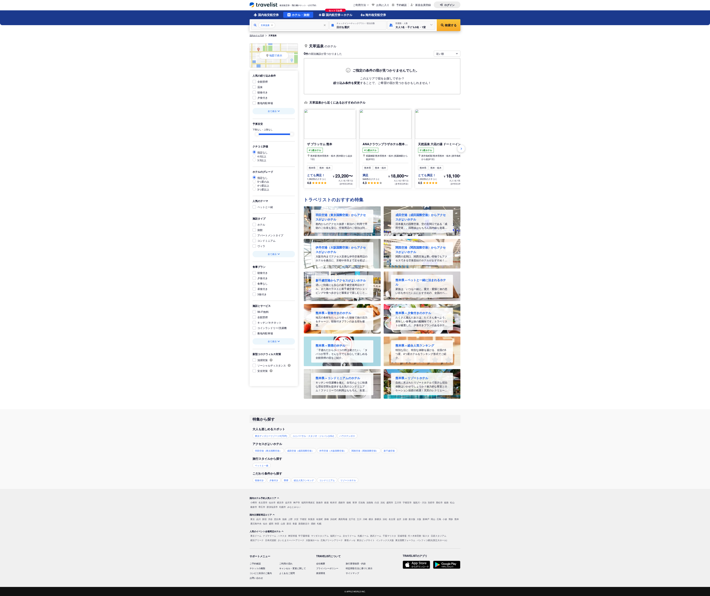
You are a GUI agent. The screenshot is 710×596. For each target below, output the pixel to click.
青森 (295, 523)
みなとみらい (294, 506)
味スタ (426, 535)
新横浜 (378, 519)
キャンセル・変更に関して (292, 568)
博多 (451, 519)
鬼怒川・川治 (419, 502)
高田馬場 (342, 519)
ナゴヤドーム (269, 535)
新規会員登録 (423, 5)
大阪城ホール (312, 540)
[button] (357, 25)
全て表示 (272, 111)
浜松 (383, 502)
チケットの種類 (257, 568)
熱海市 (319, 502)
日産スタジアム (438, 535)
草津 (354, 502)
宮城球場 (402, 535)
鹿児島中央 (255, 523)
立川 (359, 519)
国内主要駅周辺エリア (261, 514)
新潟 (289, 523)
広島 (439, 519)
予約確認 (401, 5)
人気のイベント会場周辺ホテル (265, 531)
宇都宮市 (407, 502)
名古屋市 (262, 502)
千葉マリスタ (389, 535)
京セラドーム (349, 535)
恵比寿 (277, 519)
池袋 (284, 519)
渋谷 (270, 519)
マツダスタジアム (320, 535)
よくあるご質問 (287, 573)
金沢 (399, 519)
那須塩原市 (272, 506)
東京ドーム (255, 535)
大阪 (419, 519)
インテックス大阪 (385, 540)
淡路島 (369, 502)
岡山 (433, 519)
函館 (313, 523)
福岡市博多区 (308, 502)
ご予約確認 (255, 563)
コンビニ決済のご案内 (261, 573)
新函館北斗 (304, 523)
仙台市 (272, 502)
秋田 (277, 523)
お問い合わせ (256, 577)
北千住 (352, 519)
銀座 (326, 502)
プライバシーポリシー (327, 568)
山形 (283, 523)
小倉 (445, 519)
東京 (252, 519)
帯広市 (261, 506)
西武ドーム (375, 535)
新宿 (264, 519)
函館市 (341, 502)
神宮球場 (292, 535)
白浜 (377, 502)
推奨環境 (320, 573)
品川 (258, 519)
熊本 (456, 519)
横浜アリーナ (257, 540)
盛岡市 (389, 502)
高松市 (439, 502)
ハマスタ (282, 535)
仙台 (265, 523)
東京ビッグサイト (366, 540)
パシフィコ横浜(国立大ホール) (432, 540)
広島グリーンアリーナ (332, 540)
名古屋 (392, 519)
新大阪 (412, 519)
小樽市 (253, 502)
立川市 (398, 502)
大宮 (296, 519)
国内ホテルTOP (257, 35)
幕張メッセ (349, 540)
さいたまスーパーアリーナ (291, 540)
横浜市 (280, 502)
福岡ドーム (335, 535)
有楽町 (319, 519)
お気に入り (382, 5)
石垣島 (361, 502)
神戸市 (296, 502)
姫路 (446, 502)
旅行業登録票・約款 (356, 563)
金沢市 (288, 502)
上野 (290, 519)
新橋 (326, 519)
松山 (452, 502)
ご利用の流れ (286, 563)
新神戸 (426, 519)
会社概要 (320, 563)
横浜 (371, 519)
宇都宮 (303, 519)
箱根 (348, 502)
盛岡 (271, 523)
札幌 (319, 523)
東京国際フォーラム (405, 540)
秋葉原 (311, 519)
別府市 (431, 502)
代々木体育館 (414, 535)
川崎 (365, 519)
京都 (405, 519)
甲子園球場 (304, 535)
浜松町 (333, 519)
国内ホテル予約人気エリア (263, 498)
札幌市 (282, 506)
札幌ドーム (363, 535)
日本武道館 (270, 540)
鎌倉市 (253, 506)
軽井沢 (333, 502)
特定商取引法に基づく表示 (359, 568)
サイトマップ (352, 573)
